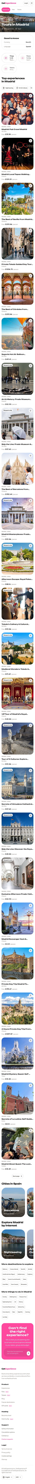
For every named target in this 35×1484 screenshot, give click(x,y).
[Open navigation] (31, 3)
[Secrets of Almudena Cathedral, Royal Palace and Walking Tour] (17, 784)
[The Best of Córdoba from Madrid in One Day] (17, 289)
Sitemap (4, 1459)
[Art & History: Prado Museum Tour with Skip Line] (17, 379)
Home (3, 18)
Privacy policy (6, 1452)
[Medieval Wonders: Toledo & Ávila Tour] (17, 649)
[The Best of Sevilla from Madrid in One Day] (17, 199)
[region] (17, 1202)
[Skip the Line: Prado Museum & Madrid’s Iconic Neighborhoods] (17, 424)
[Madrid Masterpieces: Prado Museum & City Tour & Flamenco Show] (17, 514)
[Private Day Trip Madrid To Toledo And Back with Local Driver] (17, 963)
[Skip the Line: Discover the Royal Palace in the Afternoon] (17, 828)
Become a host (6, 1415)
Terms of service (7, 1449)
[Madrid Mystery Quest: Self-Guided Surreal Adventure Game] (17, 1053)
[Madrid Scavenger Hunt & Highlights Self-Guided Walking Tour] (17, 918)
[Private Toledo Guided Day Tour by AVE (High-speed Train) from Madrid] (17, 244)
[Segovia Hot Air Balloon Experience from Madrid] (17, 334)
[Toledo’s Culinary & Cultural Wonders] (17, 604)
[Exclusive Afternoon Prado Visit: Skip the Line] (17, 873)
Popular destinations (8, 1402)
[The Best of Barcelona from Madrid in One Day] (17, 469)
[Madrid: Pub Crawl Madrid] (17, 109)
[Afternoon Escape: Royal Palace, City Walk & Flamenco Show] (17, 559)
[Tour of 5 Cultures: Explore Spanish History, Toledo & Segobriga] (17, 739)
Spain (9, 18)
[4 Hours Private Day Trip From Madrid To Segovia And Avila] (17, 1008)
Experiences (6, 1388)
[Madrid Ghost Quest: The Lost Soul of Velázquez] (17, 1143)
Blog (3, 1398)
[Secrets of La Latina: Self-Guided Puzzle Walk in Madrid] (17, 1098)
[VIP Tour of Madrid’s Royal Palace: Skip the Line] (17, 694)
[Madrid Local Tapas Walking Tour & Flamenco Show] (17, 154)
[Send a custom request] (28, 1353)
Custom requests (7, 1439)
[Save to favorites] (30, 95)
